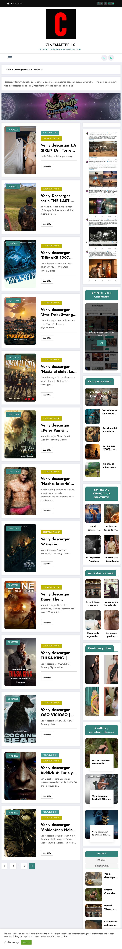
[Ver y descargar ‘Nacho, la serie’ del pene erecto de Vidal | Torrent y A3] (20, 491)
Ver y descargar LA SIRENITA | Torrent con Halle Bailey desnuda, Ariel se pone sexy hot (58, 148)
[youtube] (112, 3)
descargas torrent (51, 138)
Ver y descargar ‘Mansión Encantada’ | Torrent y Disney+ (57, 541)
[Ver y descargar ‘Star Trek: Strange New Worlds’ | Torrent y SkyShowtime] (20, 320)
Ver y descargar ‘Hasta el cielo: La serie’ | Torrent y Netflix (57, 369)
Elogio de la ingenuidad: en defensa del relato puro (93, 635)
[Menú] (10, 57)
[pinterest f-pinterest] (109, 3)
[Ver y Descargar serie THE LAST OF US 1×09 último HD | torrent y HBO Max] (20, 206)
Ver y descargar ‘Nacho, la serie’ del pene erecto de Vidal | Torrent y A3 (58, 481)
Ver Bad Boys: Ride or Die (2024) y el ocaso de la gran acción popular (101, 394)
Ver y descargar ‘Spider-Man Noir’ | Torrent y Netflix (58, 827)
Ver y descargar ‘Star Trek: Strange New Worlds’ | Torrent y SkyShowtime (58, 312)
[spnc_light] (111, 58)
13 (24, 865)
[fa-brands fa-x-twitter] (101, 3)
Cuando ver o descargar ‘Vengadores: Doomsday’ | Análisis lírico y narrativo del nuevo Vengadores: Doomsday (111, 923)
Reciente (102, 853)
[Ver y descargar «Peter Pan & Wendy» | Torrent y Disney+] (20, 434)
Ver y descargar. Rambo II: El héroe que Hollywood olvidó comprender (101, 798)
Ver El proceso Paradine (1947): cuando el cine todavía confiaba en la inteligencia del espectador (93, 559)
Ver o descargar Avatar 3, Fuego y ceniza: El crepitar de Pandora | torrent (110, 875)
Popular (101, 859)
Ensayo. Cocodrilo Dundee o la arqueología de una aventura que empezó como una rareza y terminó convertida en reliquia (101, 762)
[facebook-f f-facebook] (98, 3)
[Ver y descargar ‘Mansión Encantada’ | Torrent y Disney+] (20, 548)
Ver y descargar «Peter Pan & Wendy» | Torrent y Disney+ (58, 428)
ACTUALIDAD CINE (50, 133)
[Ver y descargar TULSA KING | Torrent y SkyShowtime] (20, 661)
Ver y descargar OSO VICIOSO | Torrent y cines (55, 712)
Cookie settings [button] (11, 942)
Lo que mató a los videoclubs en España (111, 603)
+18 (101, 342)
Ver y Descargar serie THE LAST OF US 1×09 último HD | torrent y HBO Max (58, 198)
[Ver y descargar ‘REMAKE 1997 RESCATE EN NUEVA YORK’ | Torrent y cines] (20, 263)
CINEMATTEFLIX (60, 45)
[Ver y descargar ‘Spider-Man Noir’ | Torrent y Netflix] (20, 832)
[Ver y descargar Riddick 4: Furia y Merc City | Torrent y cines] (20, 775)
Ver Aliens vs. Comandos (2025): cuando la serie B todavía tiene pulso (110, 412)
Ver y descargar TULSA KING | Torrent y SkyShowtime (55, 655)
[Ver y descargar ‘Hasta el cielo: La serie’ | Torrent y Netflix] (20, 377)
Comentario (102, 866)
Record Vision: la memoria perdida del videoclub (93, 603)
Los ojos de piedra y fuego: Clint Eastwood (111, 635)
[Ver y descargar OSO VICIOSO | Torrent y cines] (20, 718)
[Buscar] (104, 58)
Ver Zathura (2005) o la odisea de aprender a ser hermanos (110, 447)
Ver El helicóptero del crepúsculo (93, 528)
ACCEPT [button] (26, 942)
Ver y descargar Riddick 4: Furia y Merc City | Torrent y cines (58, 770)
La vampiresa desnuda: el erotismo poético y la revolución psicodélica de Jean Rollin (111, 559)
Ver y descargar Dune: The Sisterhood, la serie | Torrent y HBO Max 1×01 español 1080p (58, 597)
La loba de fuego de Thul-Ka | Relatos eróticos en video (111, 528)
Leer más (47, 166)
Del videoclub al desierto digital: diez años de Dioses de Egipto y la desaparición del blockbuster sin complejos (110, 430)
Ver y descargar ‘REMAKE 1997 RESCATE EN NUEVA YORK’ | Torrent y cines (55, 255)
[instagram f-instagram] (105, 3)
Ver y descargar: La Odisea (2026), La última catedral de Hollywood (101, 833)
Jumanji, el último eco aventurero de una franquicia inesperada (110, 465)
